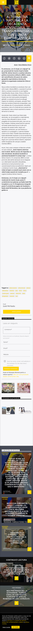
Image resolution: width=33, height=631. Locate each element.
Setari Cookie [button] (6, 627)
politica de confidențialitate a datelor (12, 622)
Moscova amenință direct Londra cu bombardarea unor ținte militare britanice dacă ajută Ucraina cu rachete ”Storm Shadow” (16, 509)
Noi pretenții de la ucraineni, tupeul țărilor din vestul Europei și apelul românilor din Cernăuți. (16, 595)
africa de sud (21, 288)
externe (12, 293)
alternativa (5, 290)
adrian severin (13, 288)
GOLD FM (18, 293)
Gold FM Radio (15, 45)
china (24, 290)
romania (12, 296)
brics (20, 290)
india (23, 293)
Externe (5, 499)
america (12, 290)
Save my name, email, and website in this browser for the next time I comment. (18, 361)
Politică (5, 454)
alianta (28, 288)
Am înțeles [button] (15, 627)
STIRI (16, 10)
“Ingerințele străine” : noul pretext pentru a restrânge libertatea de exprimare (16, 538)
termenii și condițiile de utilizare (16, 620)
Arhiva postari (16, 312)
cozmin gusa (5, 293)
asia (16, 290)
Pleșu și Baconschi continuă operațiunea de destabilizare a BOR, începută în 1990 (16, 571)
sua (17, 296)
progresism (5, 296)
